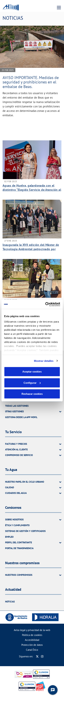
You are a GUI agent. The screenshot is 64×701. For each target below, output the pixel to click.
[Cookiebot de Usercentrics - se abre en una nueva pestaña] (45, 304)
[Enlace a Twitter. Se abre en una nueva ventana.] (37, 656)
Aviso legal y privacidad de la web (32, 630)
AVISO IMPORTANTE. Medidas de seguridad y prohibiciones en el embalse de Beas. (31, 82)
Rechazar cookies (32, 393)
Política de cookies (32, 635)
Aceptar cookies (32, 371)
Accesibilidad (32, 640)
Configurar (30, 382)
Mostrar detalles (44, 360)
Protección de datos (32, 644)
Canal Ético (32, 649)
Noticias (10, 601)
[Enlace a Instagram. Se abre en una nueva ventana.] (42, 656)
